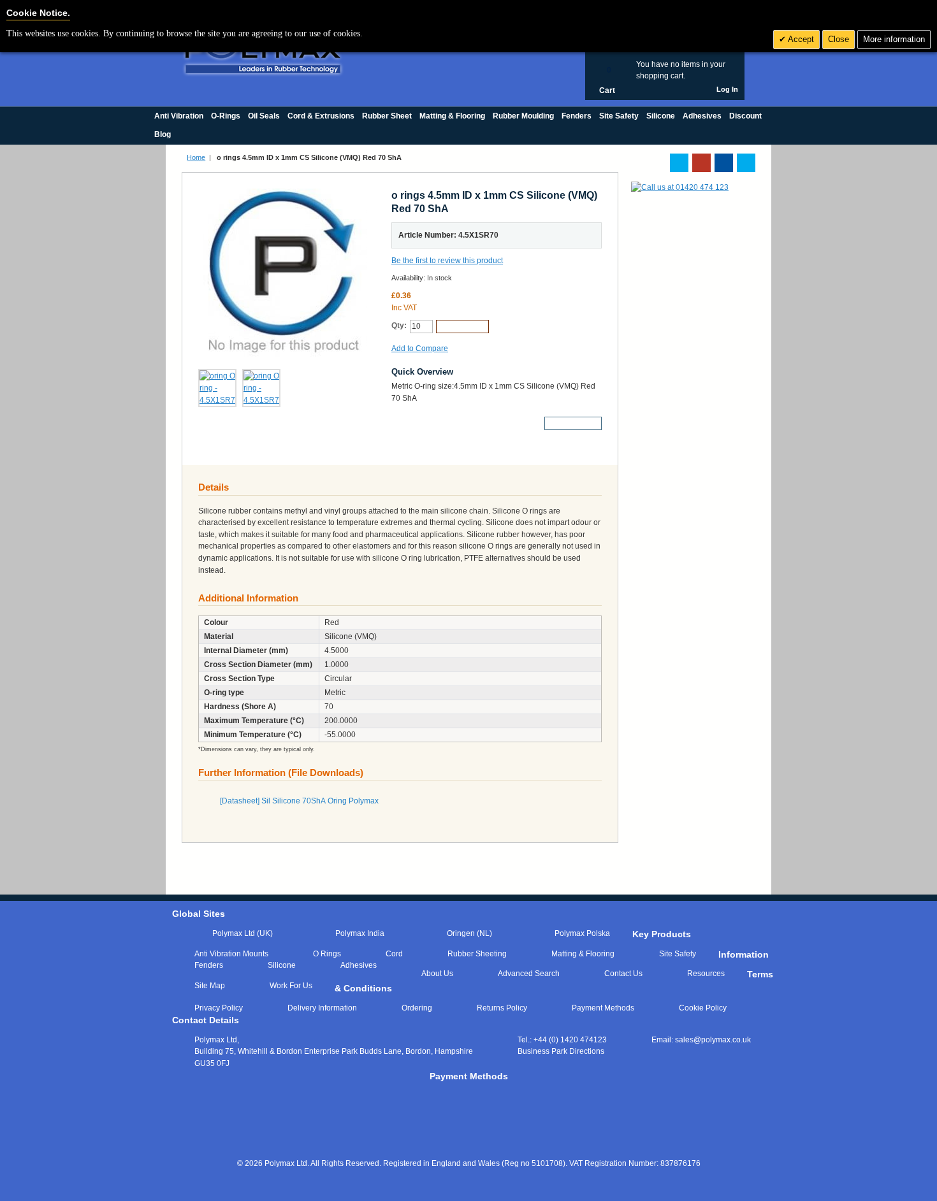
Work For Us (291, 985)
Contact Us (623, 973)
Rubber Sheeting (477, 953)
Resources (706, 973)
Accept (800, 39)
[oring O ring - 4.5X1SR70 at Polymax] (217, 388)
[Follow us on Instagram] (746, 163)
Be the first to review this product (447, 260)
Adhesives (358, 965)
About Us (437, 973)
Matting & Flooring (582, 953)
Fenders (208, 965)
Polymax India (359, 933)
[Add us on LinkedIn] (701, 163)
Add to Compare (419, 348)
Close (838, 39)
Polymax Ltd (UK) (242, 933)
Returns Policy (502, 1007)
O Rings (327, 953)
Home (196, 157)
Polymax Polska (582, 933)
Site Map (209, 985)
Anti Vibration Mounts (231, 953)
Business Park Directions (561, 1051)
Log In (727, 89)
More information (894, 39)
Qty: (399, 325)
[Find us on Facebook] (724, 163)
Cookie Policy (703, 1007)
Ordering (417, 1007)
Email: (701, 1039)
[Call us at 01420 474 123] (680, 187)
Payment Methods (603, 1007)
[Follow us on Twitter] (679, 163)
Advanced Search (529, 973)
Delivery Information (322, 1007)
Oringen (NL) (469, 933)
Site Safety (677, 953)
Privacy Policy (218, 1007)
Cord (394, 953)
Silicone (282, 965)
